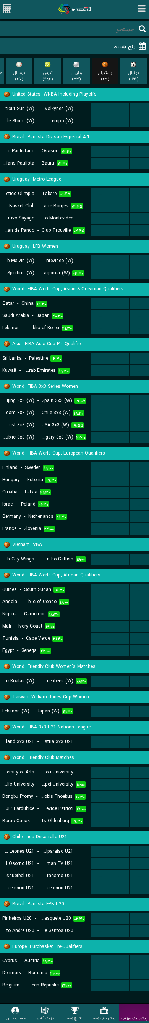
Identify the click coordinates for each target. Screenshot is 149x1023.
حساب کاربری (15, 1018)
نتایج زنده (74, 1018)
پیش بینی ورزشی (134, 1018)
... (100, 108)
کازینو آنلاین (45, 1018)
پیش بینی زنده (104, 1018)
